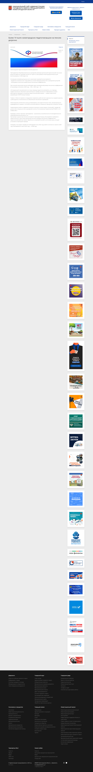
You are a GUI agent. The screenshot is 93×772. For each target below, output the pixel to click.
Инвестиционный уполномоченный (70, 710)
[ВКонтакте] (62, 763)
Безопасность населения (41, 721)
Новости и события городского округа (18, 678)
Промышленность (13, 713)
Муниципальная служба (40, 699)
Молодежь (37, 715)
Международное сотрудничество (17, 684)
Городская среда (38, 26)
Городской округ (24, 26)
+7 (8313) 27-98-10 (39, 766)
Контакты (11, 764)
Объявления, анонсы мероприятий (74, 41)
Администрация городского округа (43, 680)
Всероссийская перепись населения (44, 725)
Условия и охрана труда (40, 728)
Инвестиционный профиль (67, 712)
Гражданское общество (40, 723)
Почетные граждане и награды (16, 682)
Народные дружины (59, 30)
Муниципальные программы (16, 727)
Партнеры (11, 758)
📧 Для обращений (76, 18)
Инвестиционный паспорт (67, 713)
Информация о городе (14, 680)
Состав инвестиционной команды (69, 740)
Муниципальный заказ (14, 721)
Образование (38, 710)
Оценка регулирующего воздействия (44, 697)
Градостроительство (66, 682)
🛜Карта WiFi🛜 (56, 12)
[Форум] (67, 763)
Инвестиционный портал (17, 30)
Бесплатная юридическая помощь (17, 728)
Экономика (11, 710)
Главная (10, 34)
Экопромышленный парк (67, 736)
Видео (10, 754)
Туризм (36, 732)
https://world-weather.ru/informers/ (56, 8)
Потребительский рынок (15, 717)
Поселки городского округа (41, 693)
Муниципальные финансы (41, 686)
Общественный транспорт (67, 684)
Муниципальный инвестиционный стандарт (72, 738)
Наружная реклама (13, 719)
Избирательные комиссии (41, 682)
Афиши (10, 753)
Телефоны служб (65, 687)
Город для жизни (70, 26)
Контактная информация (67, 742)
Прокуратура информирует (41, 701)
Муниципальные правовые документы (44, 684)
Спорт (36, 717)
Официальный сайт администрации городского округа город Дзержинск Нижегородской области (29, 8)
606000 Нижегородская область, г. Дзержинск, (75, 7)
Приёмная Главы (76, 13)
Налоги (10, 723)
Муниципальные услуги (40, 687)
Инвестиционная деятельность (16, 712)
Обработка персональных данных (43, 703)
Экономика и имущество (54, 26)
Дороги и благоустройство (67, 680)
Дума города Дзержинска (41, 691)
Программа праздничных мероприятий (44, 753)
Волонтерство (38, 730)
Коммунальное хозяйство (67, 678)
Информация (17, 34)
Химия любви (46, 30)
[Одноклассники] (64, 763)
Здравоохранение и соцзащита (42, 712)
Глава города (38, 678)
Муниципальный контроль (41, 689)
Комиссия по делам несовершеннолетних (45, 727)
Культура (37, 713)
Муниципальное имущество (15, 725)
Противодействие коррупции (42, 695)
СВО (69, 30)
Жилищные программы (40, 719)
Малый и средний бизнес (15, 715)
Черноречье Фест (33, 30)
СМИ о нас (11, 756)
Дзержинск (13, 26)
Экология (63, 686)
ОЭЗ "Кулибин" (64, 715)
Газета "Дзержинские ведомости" (17, 686)
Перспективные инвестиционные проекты (71, 732)
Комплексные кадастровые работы (69, 689)
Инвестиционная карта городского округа (71, 734)
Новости (24, 34)
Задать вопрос (64, 744)
